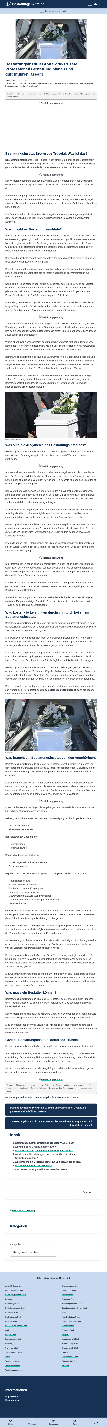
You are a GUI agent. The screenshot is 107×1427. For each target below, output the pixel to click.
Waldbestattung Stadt (14, 1370)
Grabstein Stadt (68, 1330)
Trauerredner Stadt (12, 1366)
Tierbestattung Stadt (13, 1352)
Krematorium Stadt (13, 1339)
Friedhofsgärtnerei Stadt (71, 1321)
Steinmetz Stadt (11, 1348)
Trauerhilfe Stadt (12, 1361)
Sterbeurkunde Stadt (70, 1348)
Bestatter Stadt (67, 1295)
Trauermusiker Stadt (70, 1361)
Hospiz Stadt (10, 1335)
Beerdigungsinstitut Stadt (15, 1295)
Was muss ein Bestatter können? (33, 1165)
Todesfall (65, 1352)
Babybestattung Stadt (70, 1286)
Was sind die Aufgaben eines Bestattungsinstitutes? (44, 1150)
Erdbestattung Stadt (13, 1317)
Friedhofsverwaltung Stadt (16, 1326)
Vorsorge (32, 1424)
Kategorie (26, 83)
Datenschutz (12, 1400)
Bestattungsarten (12, 1304)
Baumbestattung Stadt (14, 1290)
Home (10, 1424)
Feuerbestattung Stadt (70, 1317)
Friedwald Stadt (68, 1326)
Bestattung (53, 1424)
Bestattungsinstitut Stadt (42, 83)
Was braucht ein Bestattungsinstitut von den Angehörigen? (48, 1162)
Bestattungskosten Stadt (15, 1308)
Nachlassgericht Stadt (70, 1339)
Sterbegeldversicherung (62, 690)
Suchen (87, 1192)
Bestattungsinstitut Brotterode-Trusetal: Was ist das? (45, 1143)
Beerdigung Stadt (69, 1290)
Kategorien (15, 1244)
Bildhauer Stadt (11, 1312)
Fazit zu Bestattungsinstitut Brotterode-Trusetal (41, 1169)
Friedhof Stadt (11, 1321)
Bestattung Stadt (68, 1299)
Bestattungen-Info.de (28, 4)
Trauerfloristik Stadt (70, 1357)
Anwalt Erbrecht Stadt (14, 1286)
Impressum (11, 1396)
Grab (7, 1330)
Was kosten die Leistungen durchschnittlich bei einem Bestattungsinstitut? (45, 1156)
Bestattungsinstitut (16, 160)
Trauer (7, 1357)
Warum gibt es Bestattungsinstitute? (35, 1146)
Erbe (75, 1424)
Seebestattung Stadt (70, 1343)
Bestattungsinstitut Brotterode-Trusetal (56, 1097)
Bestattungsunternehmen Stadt (74, 1308)
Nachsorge (9, 1343)
